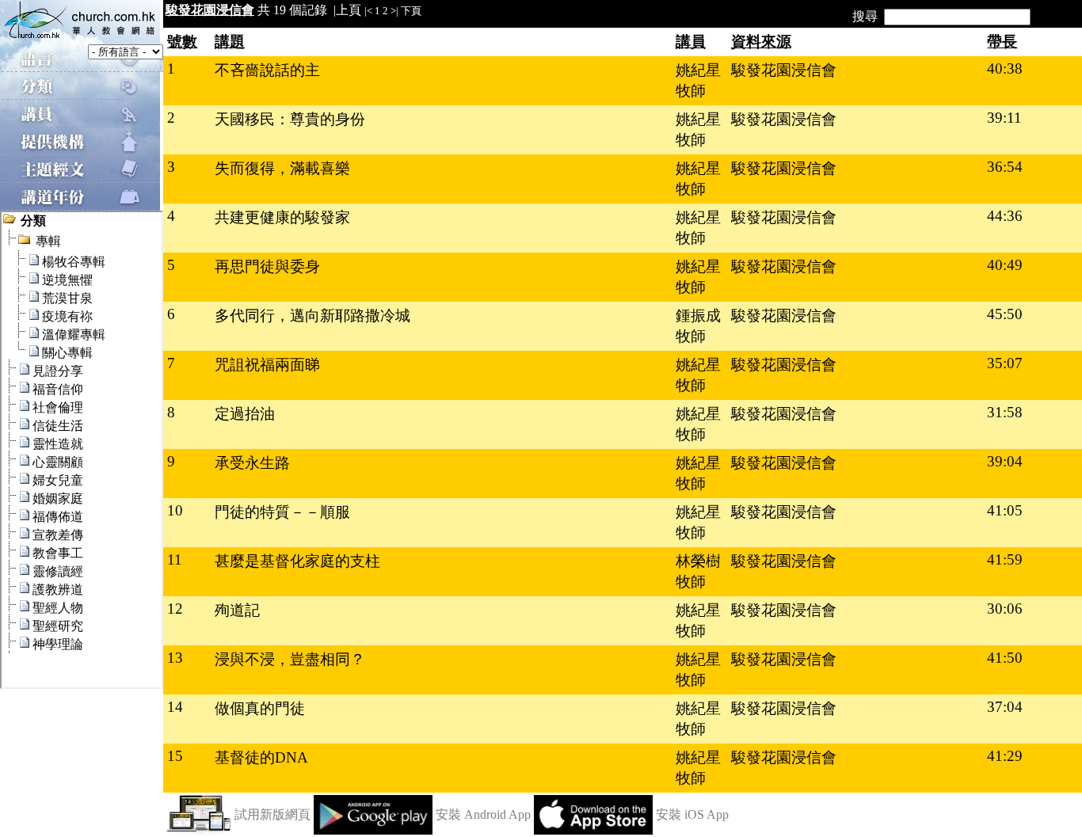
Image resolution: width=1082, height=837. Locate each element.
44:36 (1005, 215)
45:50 (1005, 314)
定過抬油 (245, 413)
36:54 (1005, 166)
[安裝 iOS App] (593, 830)
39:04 (1005, 461)
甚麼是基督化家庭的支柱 (297, 561)
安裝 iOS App (692, 814)
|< (368, 11)
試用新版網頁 (272, 814)
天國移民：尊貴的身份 (290, 119)
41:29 (1005, 756)
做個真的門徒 (260, 708)
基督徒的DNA (261, 757)
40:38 (1005, 68)
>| (394, 11)
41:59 (1005, 559)
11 (174, 559)
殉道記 (237, 610)
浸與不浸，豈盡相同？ (290, 659)
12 (175, 608)
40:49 (1005, 265)
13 (175, 657)
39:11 (1004, 117)
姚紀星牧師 (698, 80)
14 (175, 706)
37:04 (1005, 706)
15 (175, 756)
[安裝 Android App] (373, 830)
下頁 (411, 11)
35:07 (1005, 363)
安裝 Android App (483, 814)
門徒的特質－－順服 (282, 512)
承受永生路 (252, 463)
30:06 (1005, 608)
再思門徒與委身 (267, 266)
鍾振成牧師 (698, 325)
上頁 (348, 10)
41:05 (1005, 510)
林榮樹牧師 (698, 571)
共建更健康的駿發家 (282, 217)
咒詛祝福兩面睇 (267, 364)
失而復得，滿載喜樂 (282, 168)
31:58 (1005, 412)
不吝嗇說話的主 (267, 70)
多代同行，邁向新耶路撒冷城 (312, 315)
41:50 (1005, 657)
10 (175, 510)
